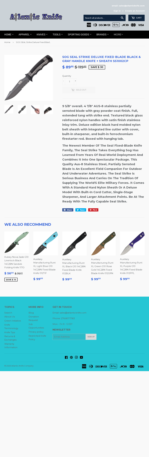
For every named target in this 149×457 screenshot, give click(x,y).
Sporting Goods (79, 34)
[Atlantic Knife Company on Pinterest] (71, 357)
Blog (31, 312)
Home (8, 34)
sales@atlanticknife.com (73, 312)
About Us (9, 316)
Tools (57, 34)
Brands (101, 34)
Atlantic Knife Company (22, 366)
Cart (139, 18)
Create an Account (135, 11)
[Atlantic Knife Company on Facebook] (66, 357)
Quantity (66, 76)
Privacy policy (36, 331)
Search (8, 312)
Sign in (117, 11)
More (117, 34)
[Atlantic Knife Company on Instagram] (76, 357)
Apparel (24, 34)
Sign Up (91, 337)
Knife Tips (9, 332)
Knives (41, 34)
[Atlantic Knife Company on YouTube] (81, 357)
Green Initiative (12, 320)
